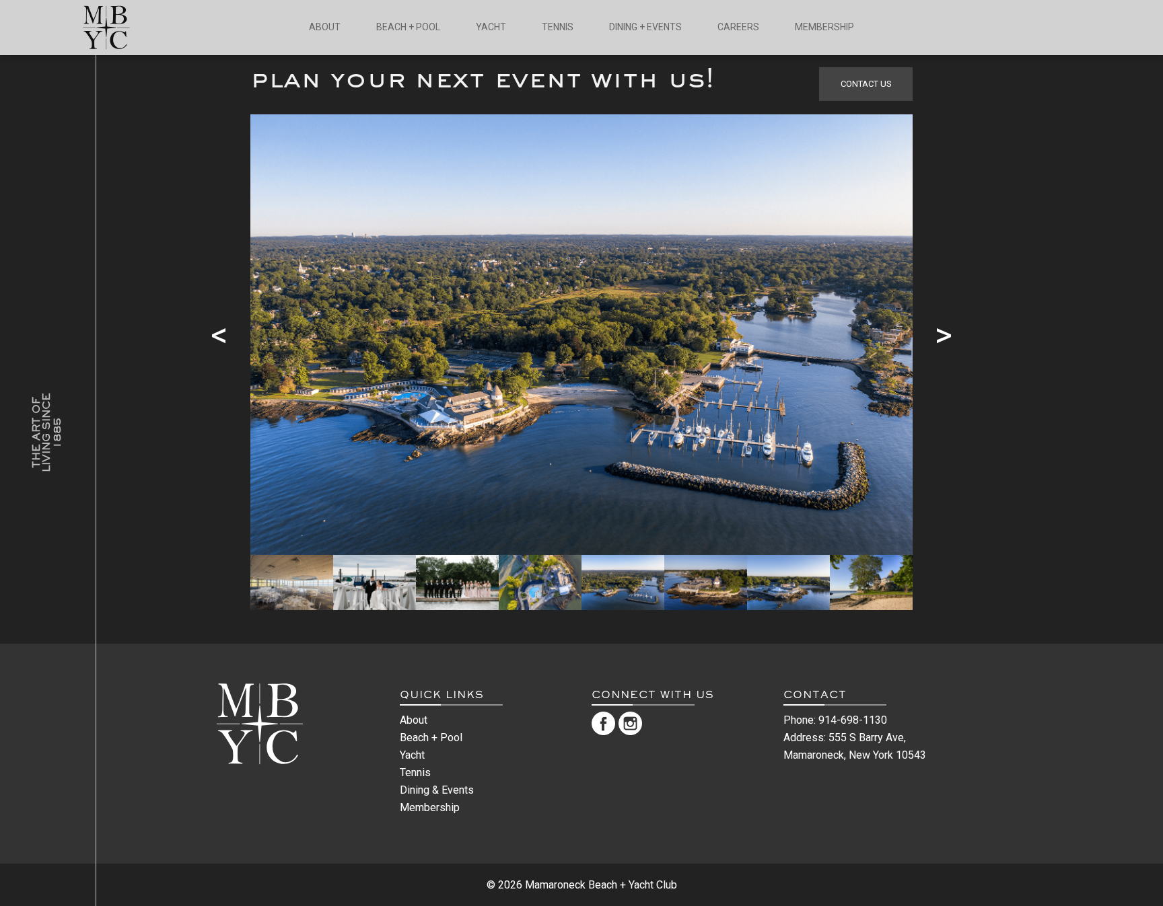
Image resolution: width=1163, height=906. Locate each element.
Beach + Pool (431, 737)
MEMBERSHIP (824, 27)
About (413, 720)
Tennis (415, 772)
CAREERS (738, 27)
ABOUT (325, 27)
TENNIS (557, 27)
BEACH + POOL (408, 27)
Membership (430, 807)
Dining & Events (437, 790)
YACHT (491, 27)
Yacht (412, 755)
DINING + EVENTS (645, 27)
